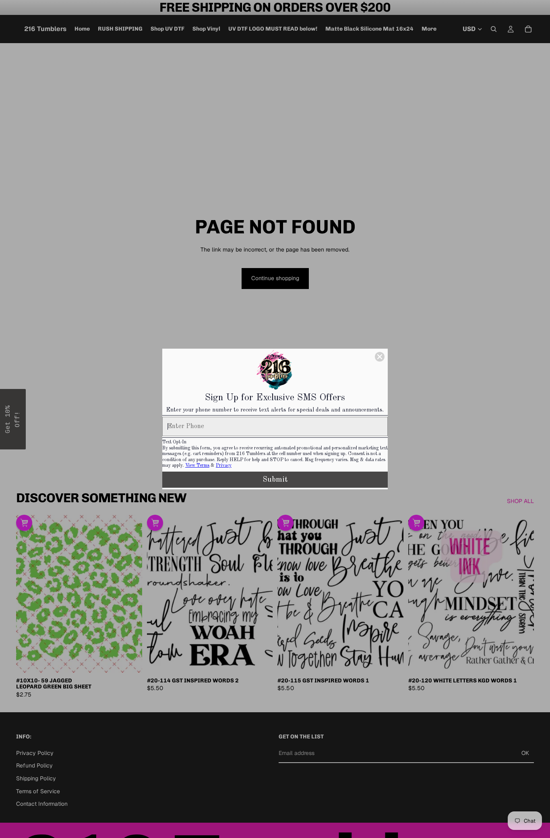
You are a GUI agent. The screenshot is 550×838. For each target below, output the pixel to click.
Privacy (224, 465)
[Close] (380, 357)
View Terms (197, 465)
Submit (275, 480)
